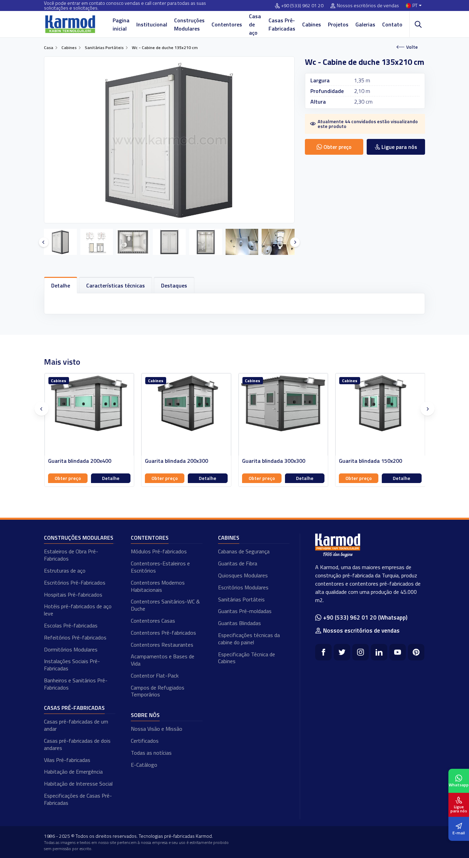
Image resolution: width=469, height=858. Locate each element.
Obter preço (67, 478)
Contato (392, 24)
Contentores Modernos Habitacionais (158, 586)
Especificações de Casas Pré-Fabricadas (78, 799)
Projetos (338, 24)
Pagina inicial (121, 24)
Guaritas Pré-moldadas (245, 611)
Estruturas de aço (64, 570)
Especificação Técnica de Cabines (246, 658)
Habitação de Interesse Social (78, 783)
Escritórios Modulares (243, 587)
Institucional (151, 24)
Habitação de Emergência (73, 771)
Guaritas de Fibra (237, 563)
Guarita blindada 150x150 (370, 461)
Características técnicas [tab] (115, 285)
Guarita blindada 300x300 (176, 461)
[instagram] (360, 652)
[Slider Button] (43, 242)
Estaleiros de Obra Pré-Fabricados (71, 555)
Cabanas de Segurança (244, 551)
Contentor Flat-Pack (155, 675)
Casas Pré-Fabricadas (281, 24)
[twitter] (342, 652)
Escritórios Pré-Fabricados (74, 582)
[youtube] (397, 652)
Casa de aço (255, 24)
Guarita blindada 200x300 (79, 461)
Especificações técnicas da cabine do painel (249, 638)
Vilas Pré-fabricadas (67, 760)
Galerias (365, 24)
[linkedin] (379, 652)
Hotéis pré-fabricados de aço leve (78, 610)
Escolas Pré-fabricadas (71, 625)
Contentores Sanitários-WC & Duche (165, 605)
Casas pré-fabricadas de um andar (76, 725)
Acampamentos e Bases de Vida (162, 660)
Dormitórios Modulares (71, 649)
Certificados (145, 741)
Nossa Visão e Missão (156, 729)
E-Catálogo (144, 765)
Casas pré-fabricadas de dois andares (77, 744)
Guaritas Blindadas (239, 623)
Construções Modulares (189, 24)
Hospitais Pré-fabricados (73, 594)
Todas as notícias (151, 753)
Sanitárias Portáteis (241, 599)
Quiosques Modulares (243, 575)
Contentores (226, 24)
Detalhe (110, 478)
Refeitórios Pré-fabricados (75, 637)
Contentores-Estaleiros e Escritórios (160, 567)
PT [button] (414, 5)
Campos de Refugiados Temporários (157, 691)
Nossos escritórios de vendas (368, 5)
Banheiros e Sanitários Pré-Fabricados (75, 684)
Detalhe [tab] (60, 285)
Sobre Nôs (145, 715)
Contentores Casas (153, 620)
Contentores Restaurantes (162, 644)
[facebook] (323, 652)
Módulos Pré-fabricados (159, 551)
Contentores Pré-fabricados (163, 632)
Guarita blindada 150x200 (273, 461)
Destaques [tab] (174, 285)
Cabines (311, 24)
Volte (412, 46)
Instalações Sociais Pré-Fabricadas (72, 664)
